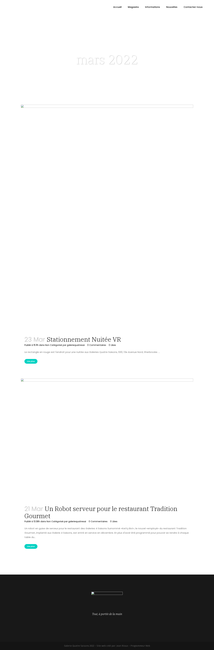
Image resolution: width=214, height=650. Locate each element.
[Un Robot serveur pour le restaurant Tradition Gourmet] (107, 440)
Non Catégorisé (53, 345)
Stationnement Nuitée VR (84, 339)
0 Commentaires (96, 345)
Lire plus (31, 361)
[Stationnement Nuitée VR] (107, 218)
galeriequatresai (76, 345)
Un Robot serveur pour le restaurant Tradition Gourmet (100, 512)
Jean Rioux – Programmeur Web (133, 645)
